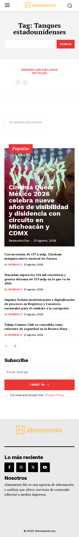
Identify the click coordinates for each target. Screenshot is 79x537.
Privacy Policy (53, 395)
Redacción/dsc (19, 240)
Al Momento (13, 264)
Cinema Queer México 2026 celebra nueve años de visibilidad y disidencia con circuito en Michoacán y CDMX (38, 210)
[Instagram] (21, 467)
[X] (33, 467)
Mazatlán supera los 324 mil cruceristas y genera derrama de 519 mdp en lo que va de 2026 (37, 279)
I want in (37, 384)
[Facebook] (9, 467)
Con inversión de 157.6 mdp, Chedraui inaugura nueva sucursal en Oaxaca (32, 256)
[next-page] (14, 346)
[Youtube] (45, 467)
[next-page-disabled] (25, 82)
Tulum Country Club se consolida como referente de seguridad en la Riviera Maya (35, 326)
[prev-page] (18, 82)
